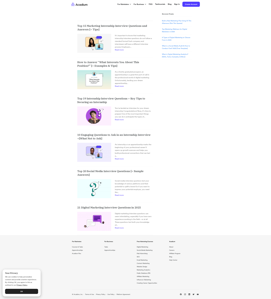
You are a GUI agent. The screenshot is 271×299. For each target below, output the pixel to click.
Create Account (191, 4)
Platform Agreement (123, 294)
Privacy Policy (100, 294)
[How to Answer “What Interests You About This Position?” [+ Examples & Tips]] (94, 79)
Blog (169, 4)
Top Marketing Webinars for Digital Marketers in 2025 (174, 30)
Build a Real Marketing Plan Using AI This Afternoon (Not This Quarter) (176, 22)
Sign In (177, 4)
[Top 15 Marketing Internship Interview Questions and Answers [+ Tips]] (94, 43)
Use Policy (110, 294)
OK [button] (21, 291)
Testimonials (160, 4)
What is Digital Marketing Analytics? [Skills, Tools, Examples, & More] (175, 55)
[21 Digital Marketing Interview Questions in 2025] (94, 221)
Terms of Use (89, 294)
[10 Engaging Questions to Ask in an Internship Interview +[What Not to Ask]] (94, 152)
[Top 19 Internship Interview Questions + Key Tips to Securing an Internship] (94, 116)
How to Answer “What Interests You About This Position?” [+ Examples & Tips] (108, 63)
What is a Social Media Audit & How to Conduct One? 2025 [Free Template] (176, 47)
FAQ (150, 4)
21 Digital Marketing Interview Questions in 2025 (109, 207)
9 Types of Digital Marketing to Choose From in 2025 (176, 38)
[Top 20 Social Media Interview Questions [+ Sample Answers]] (94, 188)
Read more (119, 50)
